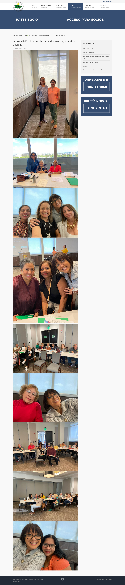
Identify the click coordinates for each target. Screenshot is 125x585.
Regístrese (96, 86)
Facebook (62, 579)
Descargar (96, 108)
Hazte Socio (27, 19)
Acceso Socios (107, 1)
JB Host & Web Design (106, 579)
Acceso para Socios (85, 19)
